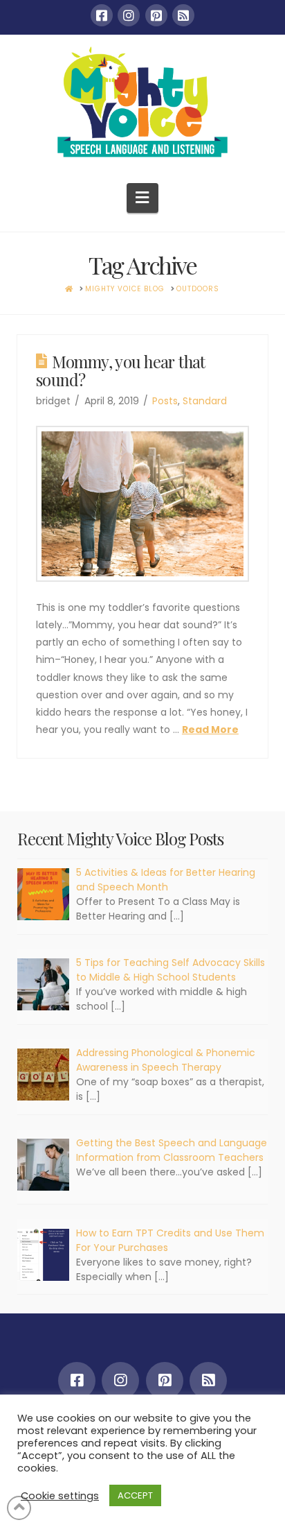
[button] (143, 198)
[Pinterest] (156, 15)
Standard (205, 401)
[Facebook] (102, 15)
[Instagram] (129, 15)
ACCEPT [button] (135, 1495)
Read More (210, 729)
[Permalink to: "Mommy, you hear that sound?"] (142, 503)
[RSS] (183, 15)
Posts (165, 401)
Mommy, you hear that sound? (120, 370)
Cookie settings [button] (60, 1496)
